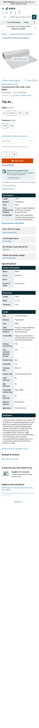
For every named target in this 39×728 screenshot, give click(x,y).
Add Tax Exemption (9, 258)
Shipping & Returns (8, 189)
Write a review (26, 95)
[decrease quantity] (4, 154)
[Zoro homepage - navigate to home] (10, 9)
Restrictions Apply (21, 3)
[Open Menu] (3, 9)
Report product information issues (16, 449)
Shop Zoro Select (19, 29)
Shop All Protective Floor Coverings (16, 38)
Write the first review (10, 459)
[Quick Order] (7, 13)
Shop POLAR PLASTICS (10, 84)
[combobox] (23, 17)
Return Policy (7, 241)
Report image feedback (12, 81)
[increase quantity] (14, 154)
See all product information (13, 223)
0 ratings (16, 95)
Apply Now (6, 249)
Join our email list (9, 232)
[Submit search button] (34, 17)
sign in (13, 3)
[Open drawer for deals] (3, 13)
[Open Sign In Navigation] (15, 13)
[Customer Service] (11, 13)
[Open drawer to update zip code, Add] (5, 17)
